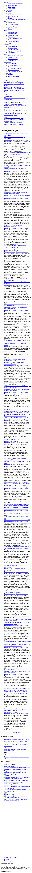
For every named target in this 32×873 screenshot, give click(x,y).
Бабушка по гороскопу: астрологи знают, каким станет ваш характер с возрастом (16, 508)
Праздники (11, 7)
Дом (5, 54)
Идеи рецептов (12, 57)
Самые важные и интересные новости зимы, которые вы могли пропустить (15, 692)
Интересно (7, 62)
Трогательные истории (15, 71)
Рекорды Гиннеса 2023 (11, 441)
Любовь (6, 44)
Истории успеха (13, 24)
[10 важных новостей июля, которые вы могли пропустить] (16, 112)
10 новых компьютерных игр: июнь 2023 (16, 548)
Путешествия (8, 10)
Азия (9, 13)
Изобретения (12, 63)
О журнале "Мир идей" (11, 857)
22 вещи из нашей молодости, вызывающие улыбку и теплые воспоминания (13, 124)
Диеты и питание (13, 40)
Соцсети (10, 78)
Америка (10, 11)
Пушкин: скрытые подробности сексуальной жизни (14, 363)
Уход (9, 43)
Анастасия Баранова (10, 785)
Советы (10, 29)
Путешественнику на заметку (17, 19)
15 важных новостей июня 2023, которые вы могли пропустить (16, 389)
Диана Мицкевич (9, 766)
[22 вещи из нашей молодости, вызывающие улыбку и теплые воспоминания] (16, 121)
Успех (6, 21)
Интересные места (13, 67)
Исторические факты (14, 68)
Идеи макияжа (12, 33)
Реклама (10, 74)
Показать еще (16, 732)
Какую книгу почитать (15, 5)
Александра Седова (10, 775)
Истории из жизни (13, 70)
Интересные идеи (9, 140)
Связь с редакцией (9, 861)
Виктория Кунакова (10, 794)
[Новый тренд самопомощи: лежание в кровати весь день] (16, 104)
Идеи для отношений (14, 51)
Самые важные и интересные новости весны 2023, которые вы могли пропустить (17, 486)
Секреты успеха (13, 26)
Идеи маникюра (13, 35)
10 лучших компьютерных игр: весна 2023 (17, 520)
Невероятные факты (14, 65)
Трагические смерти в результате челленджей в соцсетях (14, 249)
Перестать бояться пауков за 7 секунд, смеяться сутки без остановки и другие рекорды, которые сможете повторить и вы (17, 417)
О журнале (7, 73)
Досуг (6, 2)
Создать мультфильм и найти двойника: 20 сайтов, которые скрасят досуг (17, 781)
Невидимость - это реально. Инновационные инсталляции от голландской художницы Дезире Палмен (14, 89)
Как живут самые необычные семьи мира (16, 757)
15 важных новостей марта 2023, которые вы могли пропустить (17, 623)
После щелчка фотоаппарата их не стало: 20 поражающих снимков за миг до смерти (17, 740)
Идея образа (11, 37)
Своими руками (13, 59)
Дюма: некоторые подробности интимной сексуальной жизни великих (17, 645)
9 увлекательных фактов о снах (13, 754)
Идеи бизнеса (12, 22)
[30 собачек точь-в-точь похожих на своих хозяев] (16, 96)
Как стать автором (13, 76)
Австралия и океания (14, 14)
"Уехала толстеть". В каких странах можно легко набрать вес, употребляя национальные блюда (17, 710)
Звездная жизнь (12, 27)
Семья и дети (12, 60)
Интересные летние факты (12, 226)
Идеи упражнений (13, 41)
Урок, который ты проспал (12, 592)
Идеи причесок (12, 32)
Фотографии (11, 8)
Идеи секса (11, 52)
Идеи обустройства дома (15, 55)
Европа (10, 18)
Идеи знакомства (13, 46)
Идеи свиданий (12, 48)
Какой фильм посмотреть (15, 3)
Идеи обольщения (13, 49)
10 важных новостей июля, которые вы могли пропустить (15, 114)
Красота (6, 30)
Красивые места (13, 16)
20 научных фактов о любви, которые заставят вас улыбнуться (15, 799)
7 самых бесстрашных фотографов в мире (17, 154)
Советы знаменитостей (15, 38)
